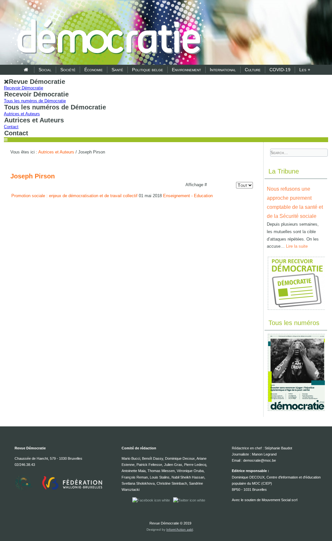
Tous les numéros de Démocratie (35, 100)
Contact (11, 126)
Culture (253, 69)
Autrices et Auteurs (22, 113)
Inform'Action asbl (179, 529)
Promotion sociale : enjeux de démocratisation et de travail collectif (74, 195)
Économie (93, 69)
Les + (304, 69)
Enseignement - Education (188, 195)
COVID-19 (279, 69)
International (223, 69)
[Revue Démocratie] (107, 33)
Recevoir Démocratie (23, 87)
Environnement (186, 69)
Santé (117, 69)
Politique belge (147, 69)
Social (45, 69)
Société (68, 69)
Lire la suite (297, 246)
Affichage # (196, 184)
